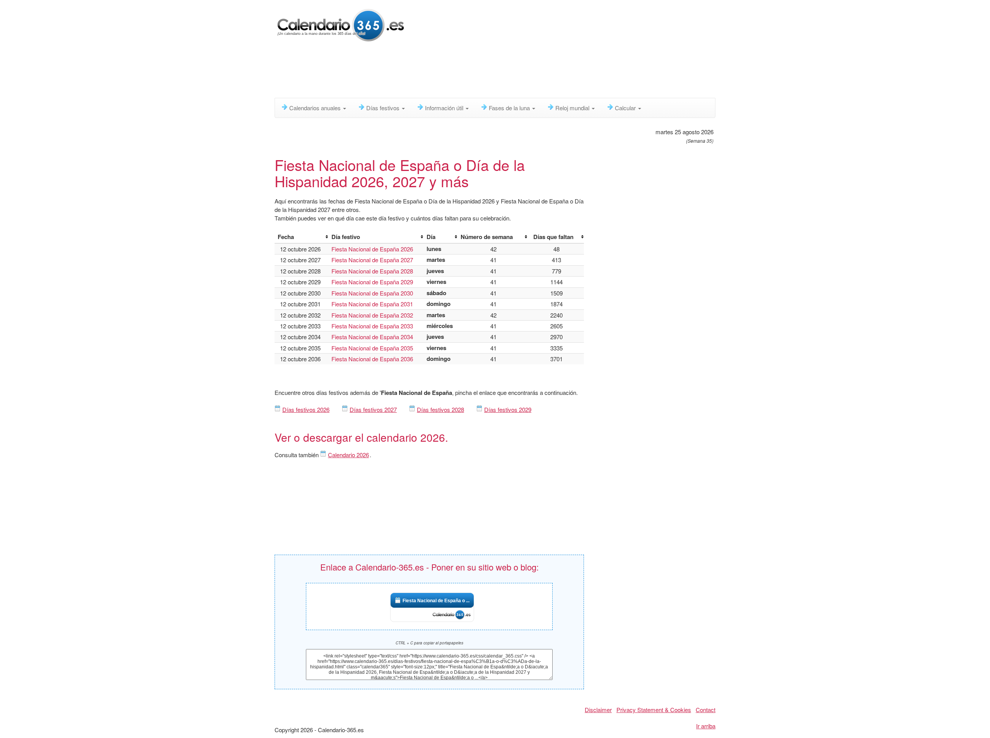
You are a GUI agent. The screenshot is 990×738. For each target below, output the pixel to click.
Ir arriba (705, 726)
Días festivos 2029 (507, 409)
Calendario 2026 (348, 455)
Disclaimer (598, 710)
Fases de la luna (510, 108)
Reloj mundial (573, 108)
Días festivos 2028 (440, 409)
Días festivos (383, 108)
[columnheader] (301, 237)
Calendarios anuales (315, 108)
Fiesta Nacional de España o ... (436, 600)
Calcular (626, 108)
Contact (705, 710)
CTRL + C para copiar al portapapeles (429, 643)
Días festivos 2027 (373, 409)
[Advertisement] (462, 71)
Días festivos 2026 (305, 409)
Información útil (445, 108)
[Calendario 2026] (341, 24)
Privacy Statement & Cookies (653, 710)
